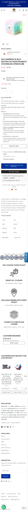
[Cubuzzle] (14, 10)
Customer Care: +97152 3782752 (10, 423)
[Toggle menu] (1, 10)
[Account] (23, 10)
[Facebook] (2, 427)
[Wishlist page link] (20, 10)
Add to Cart (14, 146)
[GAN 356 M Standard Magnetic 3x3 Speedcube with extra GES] (18, 367)
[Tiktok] (10, 427)
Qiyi (4, 71)
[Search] (5, 10)
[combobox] (6, 388)
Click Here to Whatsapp (14, 5)
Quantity (3, 88)
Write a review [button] (14, 343)
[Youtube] (8, 427)
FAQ (2, 442)
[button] (14, 54)
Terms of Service (5, 448)
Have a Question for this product (14, 166)
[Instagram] (5, 427)
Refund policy (5, 450)
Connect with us (5, 439)
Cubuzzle (7, 509)
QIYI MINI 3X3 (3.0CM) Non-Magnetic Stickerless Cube (13, 52)
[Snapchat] (13, 427)
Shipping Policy (5, 453)
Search (3, 436)
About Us (3, 445)
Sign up (5, 476)
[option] (14, 27)
